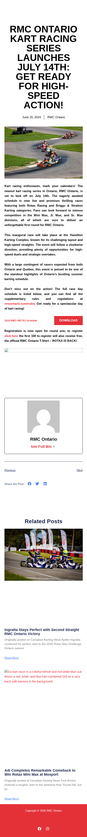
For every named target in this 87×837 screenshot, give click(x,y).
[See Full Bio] (54, 446)
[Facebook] (39, 829)
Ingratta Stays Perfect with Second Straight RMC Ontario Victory (41, 632)
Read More (11, 657)
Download (68, 320)
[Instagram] (47, 829)
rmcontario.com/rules (19, 303)
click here (11, 336)
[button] (29, 483)
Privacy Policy (43, 817)
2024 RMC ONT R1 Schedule (20, 320)
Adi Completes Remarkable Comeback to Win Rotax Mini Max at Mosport (39, 772)
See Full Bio (41, 447)
